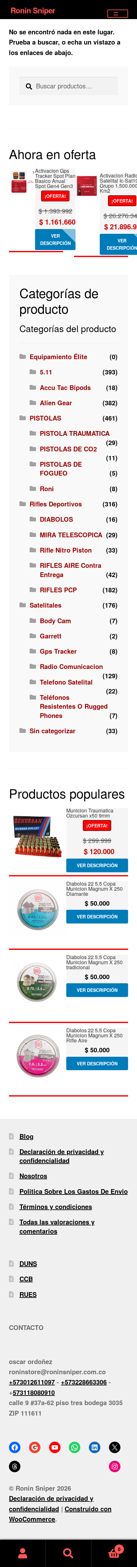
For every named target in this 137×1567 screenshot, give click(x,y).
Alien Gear (56, 402)
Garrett (50, 635)
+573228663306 (84, 1381)
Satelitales (45, 604)
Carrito (106, 1546)
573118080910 (34, 1392)
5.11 (46, 371)
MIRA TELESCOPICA (71, 534)
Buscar (68, 1553)
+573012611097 (32, 1381)
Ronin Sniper (33, 10)
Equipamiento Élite (58, 356)
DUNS (28, 1263)
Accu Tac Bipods (65, 387)
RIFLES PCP (58, 589)
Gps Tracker (58, 651)
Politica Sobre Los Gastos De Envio (73, 1191)
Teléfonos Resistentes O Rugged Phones (74, 706)
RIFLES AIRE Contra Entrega (70, 570)
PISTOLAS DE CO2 (68, 448)
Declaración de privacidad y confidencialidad (61, 1156)
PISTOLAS (45, 417)
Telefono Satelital (66, 681)
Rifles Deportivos (56, 503)
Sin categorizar (53, 730)
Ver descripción (55, 239)
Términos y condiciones (55, 1206)
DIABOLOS (56, 519)
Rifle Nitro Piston (66, 549)
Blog (26, 1136)
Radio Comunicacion (71, 666)
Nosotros (33, 1175)
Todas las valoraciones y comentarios (57, 1226)
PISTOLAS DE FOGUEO (61, 468)
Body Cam (55, 620)
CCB (26, 1278)
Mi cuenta (23, 1553)
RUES (28, 1294)
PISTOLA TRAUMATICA (75, 433)
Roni (47, 488)
